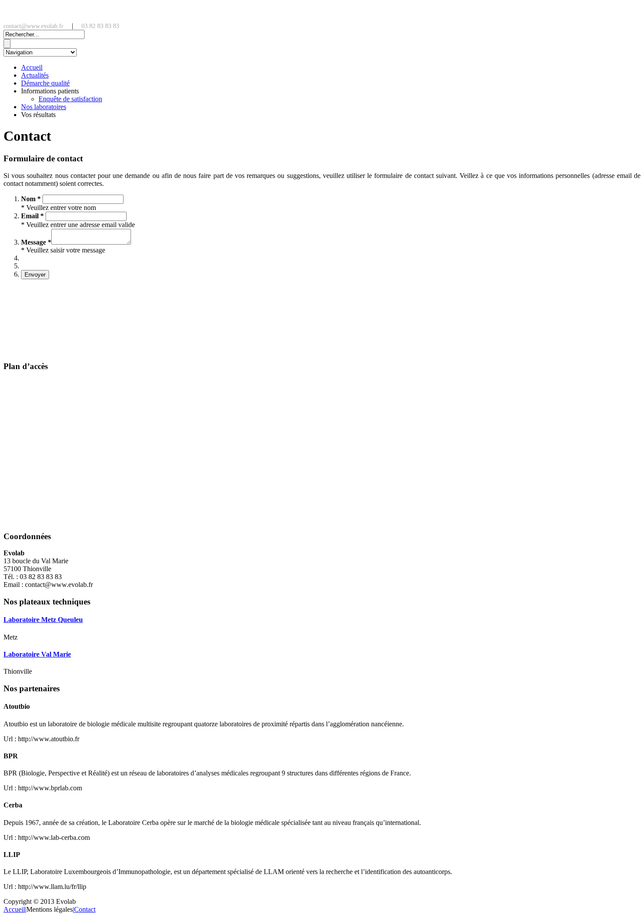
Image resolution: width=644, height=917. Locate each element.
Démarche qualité (45, 83)
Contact (85, 909)
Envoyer (35, 274)
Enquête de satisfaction (70, 99)
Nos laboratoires (43, 106)
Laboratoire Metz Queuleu (43, 619)
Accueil (31, 67)
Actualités (35, 75)
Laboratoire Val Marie (37, 654)
